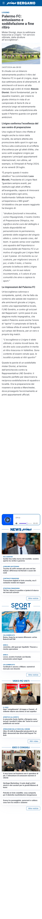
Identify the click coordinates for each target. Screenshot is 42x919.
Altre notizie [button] (33, 598)
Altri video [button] (34, 741)
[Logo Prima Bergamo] (21, 3)
